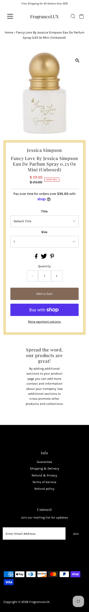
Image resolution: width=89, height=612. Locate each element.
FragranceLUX (44, 16)
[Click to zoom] (77, 60)
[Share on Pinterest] (52, 257)
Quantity (44, 266)
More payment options (44, 321)
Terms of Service (44, 482)
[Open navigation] (13, 16)
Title (44, 211)
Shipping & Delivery (44, 468)
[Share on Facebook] (36, 257)
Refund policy (44, 488)
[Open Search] (73, 16)
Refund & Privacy (44, 475)
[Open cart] (81, 16)
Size (44, 232)
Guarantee (44, 462)
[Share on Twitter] (44, 257)
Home (9, 32)
